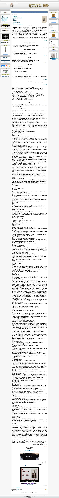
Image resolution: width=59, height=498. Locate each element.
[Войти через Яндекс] (6, 66)
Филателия (15, 21)
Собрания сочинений (16, 22)
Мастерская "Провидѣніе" (5, 17)
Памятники (14, 20)
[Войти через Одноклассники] (9, 66)
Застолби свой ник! (29, 484)
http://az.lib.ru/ (18, 487)
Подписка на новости (4, 20)
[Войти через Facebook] (4, 66)
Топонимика (15, 17)
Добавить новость (4, 19)
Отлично (51, 40)
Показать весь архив (53, 30)
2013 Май (50, 25)
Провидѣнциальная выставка (5, 16)
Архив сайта (3, 15)
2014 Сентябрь (51, 26)
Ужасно (51, 43)
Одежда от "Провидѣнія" (5, 18)
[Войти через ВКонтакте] (3, 66)
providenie (18, 489)
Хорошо (51, 41)
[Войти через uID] (1, 66)
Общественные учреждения (17, 18)
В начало (45, 40)
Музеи (14, 19)
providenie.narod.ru (45, 495)
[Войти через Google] (8, 66)
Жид (13, 23)
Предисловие (15, 16)
